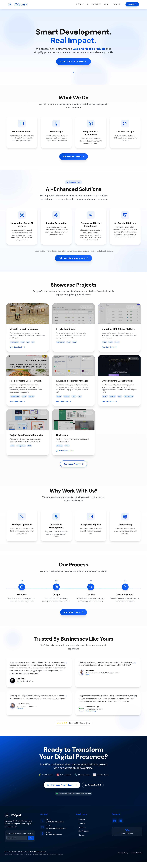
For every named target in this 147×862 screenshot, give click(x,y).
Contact (132, 4)
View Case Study (16, 347)
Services (79, 4)
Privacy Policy (41, 854)
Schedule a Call (94, 785)
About (107, 4)
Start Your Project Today (62, 785)
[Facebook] (120, 820)
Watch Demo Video (66, 451)
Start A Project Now (72, 61)
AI (87, 4)
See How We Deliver (72, 156)
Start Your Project (72, 464)
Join (31, 838)
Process (116, 4)
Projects (96, 4)
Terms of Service (54, 854)
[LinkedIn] (114, 820)
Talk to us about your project (72, 258)
